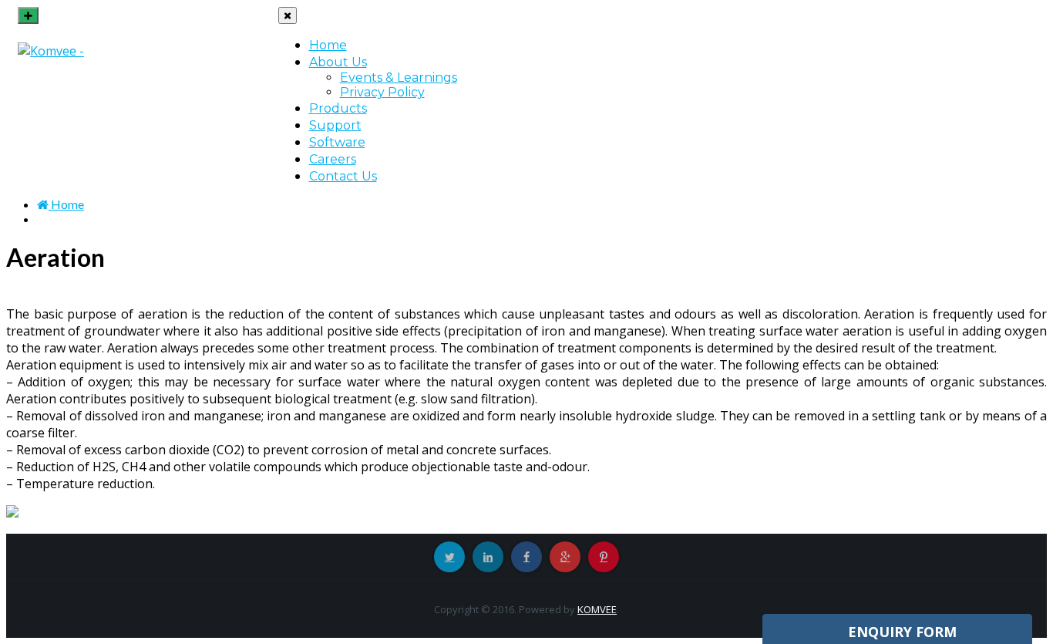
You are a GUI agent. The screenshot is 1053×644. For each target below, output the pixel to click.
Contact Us (343, 176)
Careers (332, 159)
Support (335, 125)
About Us (338, 62)
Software (337, 142)
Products (338, 108)
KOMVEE (597, 609)
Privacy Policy (382, 92)
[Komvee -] (51, 50)
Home (328, 45)
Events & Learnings (398, 77)
